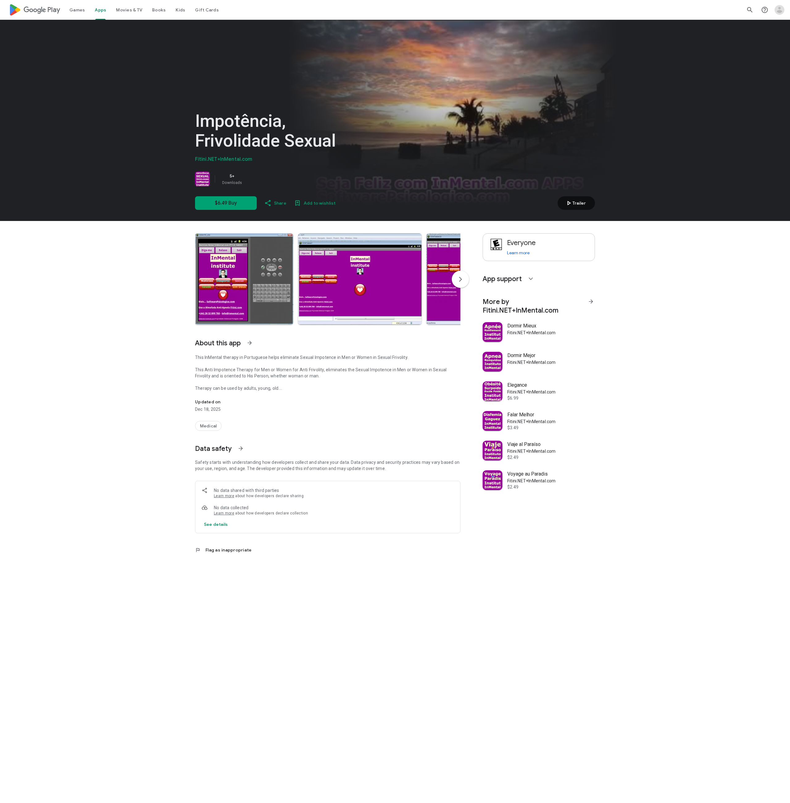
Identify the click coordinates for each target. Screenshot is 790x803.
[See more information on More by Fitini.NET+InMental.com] (591, 301)
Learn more (224, 496)
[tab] (77, 10)
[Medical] (208, 426)
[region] (281, 179)
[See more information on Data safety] (240, 448)
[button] (244, 279)
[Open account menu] (779, 9)
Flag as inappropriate (223, 550)
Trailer (575, 203)
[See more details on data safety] (216, 524)
